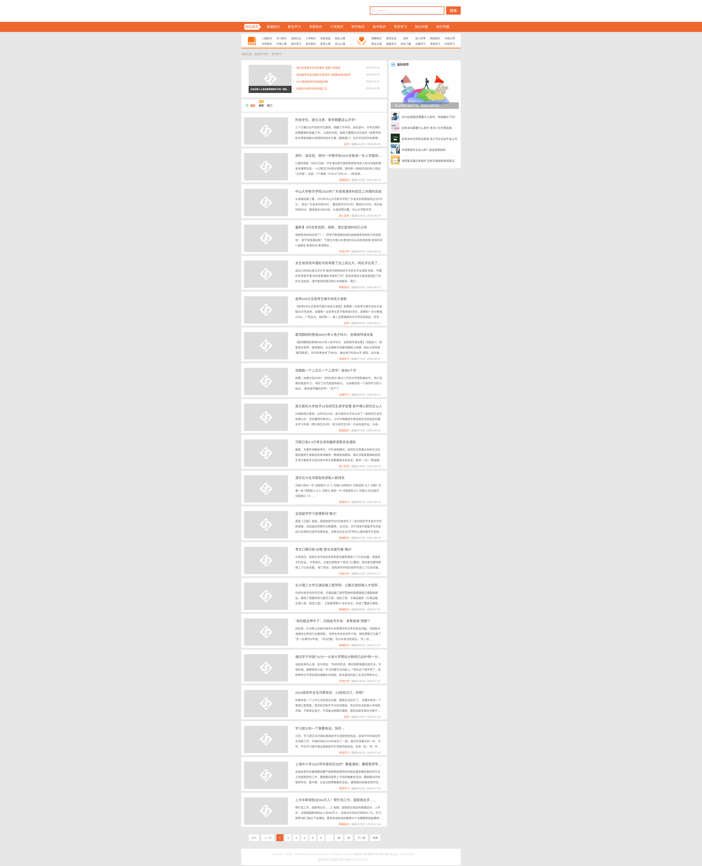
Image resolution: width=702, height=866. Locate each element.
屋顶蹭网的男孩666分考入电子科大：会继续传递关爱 (334, 335)
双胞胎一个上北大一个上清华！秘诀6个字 (325, 370)
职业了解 (406, 43)
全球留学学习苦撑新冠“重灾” (316, 514)
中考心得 (281, 43)
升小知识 (281, 38)
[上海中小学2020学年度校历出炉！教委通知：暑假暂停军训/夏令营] (266, 775)
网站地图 (384, 854)
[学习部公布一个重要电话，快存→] (266, 739)
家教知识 (376, 38)
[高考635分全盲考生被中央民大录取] (266, 310)
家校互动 (391, 38)
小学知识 (336, 27)
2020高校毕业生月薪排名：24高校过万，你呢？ (330, 693)
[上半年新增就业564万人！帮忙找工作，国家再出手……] (266, 811)
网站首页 (251, 27)
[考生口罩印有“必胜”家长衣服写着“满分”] (266, 560)
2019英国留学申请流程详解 (312, 81)
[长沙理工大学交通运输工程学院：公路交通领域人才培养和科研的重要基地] (266, 596)
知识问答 (421, 27)
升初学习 (450, 43)
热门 (269, 105)
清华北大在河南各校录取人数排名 (320, 478)
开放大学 (450, 38)
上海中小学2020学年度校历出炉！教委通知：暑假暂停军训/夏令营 (343, 764)
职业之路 (376, 43)
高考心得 (325, 43)
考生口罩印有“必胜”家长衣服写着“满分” (323, 549)
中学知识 (267, 43)
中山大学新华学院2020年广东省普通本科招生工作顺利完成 (338, 191)
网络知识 (435, 38)
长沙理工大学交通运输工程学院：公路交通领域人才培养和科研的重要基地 (349, 585)
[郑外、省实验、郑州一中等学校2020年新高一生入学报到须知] (266, 166)
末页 (375, 837)
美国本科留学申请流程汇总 (311, 88)
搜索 (453, 11)
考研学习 (435, 43)
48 (338, 837)
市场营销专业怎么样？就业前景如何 (424, 149)
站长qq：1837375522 (402, 854)
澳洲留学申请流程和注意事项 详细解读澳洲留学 (323, 74)
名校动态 (325, 38)
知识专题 (442, 27)
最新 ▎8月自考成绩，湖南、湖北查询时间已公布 (331, 227)
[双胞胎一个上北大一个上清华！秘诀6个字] (266, 381)
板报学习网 (261, 54)
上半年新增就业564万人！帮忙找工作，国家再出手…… (335, 800)
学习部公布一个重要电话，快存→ (320, 728)
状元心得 (340, 43)
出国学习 (420, 43)
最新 (252, 105)
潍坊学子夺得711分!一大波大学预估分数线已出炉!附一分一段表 (341, 657)
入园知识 (267, 38)
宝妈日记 (296, 38)
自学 (405, 38)
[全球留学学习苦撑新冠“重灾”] (266, 524)
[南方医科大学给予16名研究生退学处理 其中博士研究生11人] (266, 417)
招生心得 (340, 38)
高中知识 (379, 27)
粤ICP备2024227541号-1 (353, 859)
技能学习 (391, 43)
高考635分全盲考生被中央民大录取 (321, 299)
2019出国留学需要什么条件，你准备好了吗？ (429, 117)
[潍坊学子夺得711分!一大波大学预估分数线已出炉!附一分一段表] (266, 668)
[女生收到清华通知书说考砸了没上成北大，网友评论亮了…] (266, 274)
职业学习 (294, 27)
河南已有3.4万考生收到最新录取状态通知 (325, 442)
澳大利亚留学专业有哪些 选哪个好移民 (318, 67)
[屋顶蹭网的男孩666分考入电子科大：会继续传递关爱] (266, 345)
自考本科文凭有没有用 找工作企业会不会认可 (429, 138)
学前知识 (315, 27)
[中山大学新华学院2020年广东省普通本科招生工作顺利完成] (266, 202)
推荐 (261, 105)
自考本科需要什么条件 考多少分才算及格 (427, 127)
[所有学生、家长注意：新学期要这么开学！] (266, 131)
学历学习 (400, 27)
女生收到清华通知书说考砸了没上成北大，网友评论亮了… (338, 263)
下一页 (361, 837)
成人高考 (420, 38)
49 (348, 837)
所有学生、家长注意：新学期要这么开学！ (326, 120)
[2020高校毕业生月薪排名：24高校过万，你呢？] (266, 703)
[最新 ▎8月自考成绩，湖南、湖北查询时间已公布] (266, 238)
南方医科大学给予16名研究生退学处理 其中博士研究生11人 (338, 406)
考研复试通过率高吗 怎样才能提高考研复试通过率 (430, 160)
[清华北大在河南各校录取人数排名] (266, 489)
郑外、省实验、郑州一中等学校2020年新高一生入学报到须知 (340, 156)
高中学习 (296, 43)
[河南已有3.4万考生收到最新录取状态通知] (266, 453)
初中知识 (358, 27)
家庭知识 (273, 27)
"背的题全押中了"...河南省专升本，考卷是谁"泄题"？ (333, 621)
